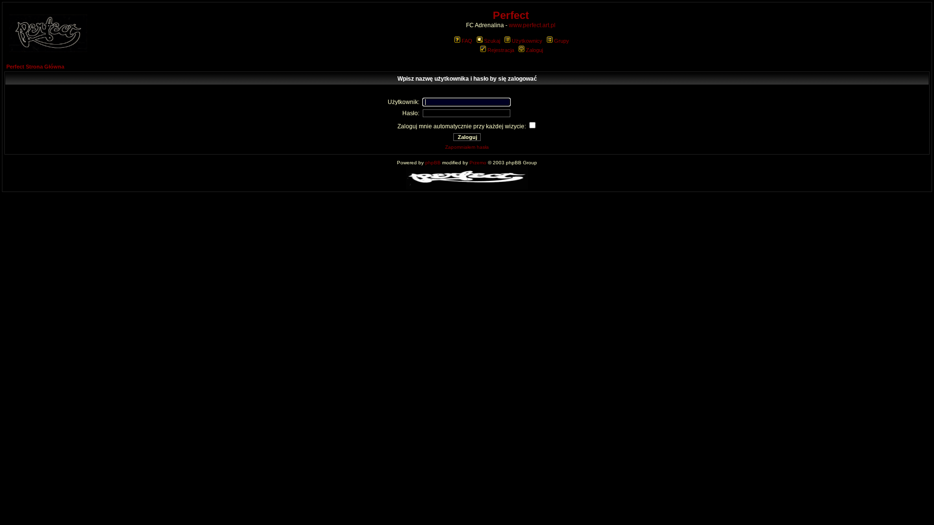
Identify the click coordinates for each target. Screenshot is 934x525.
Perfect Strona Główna (35, 67)
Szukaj (492, 41)
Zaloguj (534, 50)
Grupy (561, 41)
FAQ (467, 41)
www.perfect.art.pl (532, 25)
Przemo (477, 162)
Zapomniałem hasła (467, 147)
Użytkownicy (527, 41)
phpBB (433, 162)
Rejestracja (500, 50)
